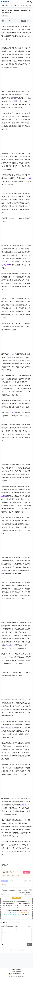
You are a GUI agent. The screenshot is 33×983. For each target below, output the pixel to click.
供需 (15, 5)
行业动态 (5, 15)
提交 (29, 944)
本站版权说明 (21, 976)
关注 (24, 20)
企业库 (20, 5)
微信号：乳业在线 (13, 976)
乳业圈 (25, 5)
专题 (11, 5)
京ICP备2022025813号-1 (17, 971)
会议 (30, 5)
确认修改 (30, 926)
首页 (3, 5)
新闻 (7, 5)
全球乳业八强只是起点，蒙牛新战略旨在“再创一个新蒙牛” (25, 892)
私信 (29, 20)
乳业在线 (17, 101)
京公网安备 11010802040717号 (17, 973)
